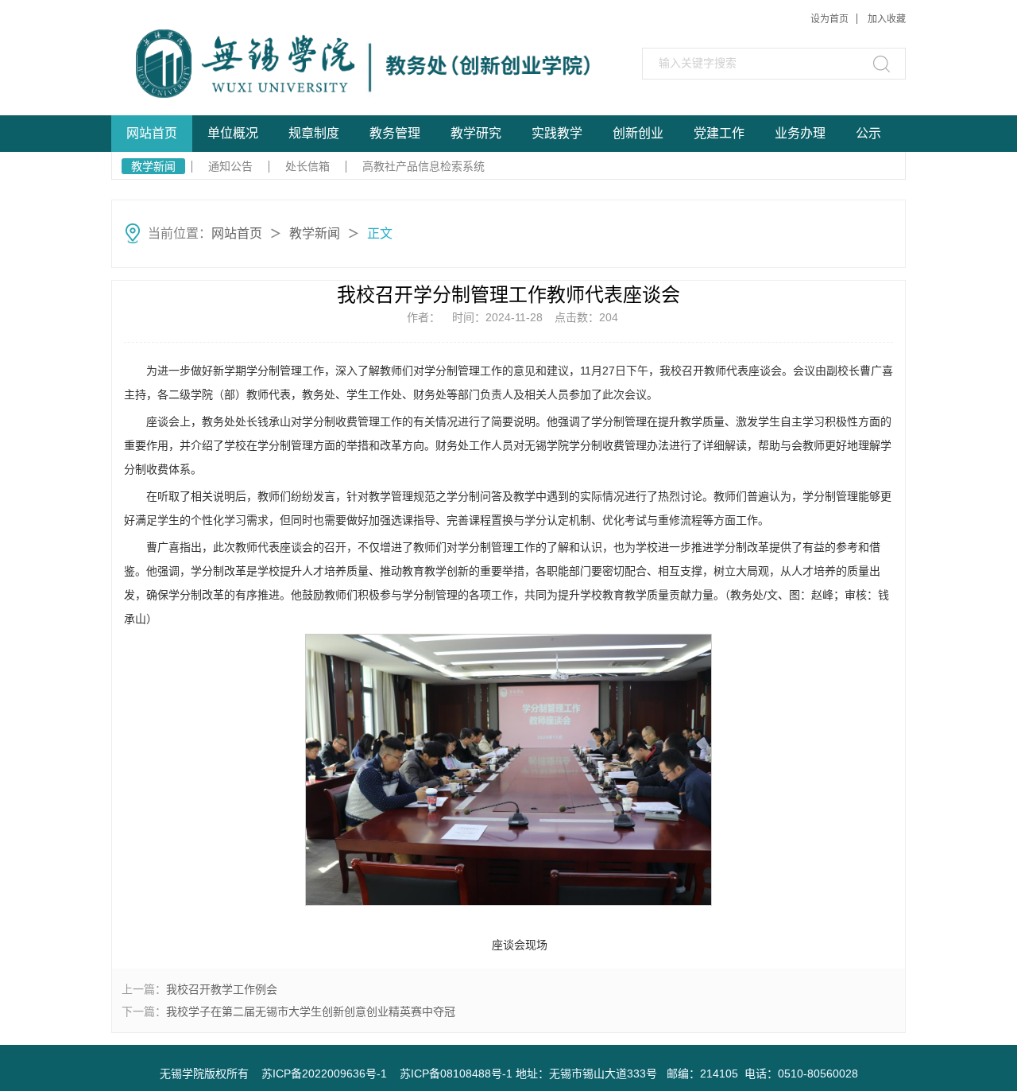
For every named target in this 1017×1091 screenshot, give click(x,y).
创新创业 (638, 133)
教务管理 (394, 133)
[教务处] (280, 63)
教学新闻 (153, 166)
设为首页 (829, 19)
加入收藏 (887, 19)
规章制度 (313, 133)
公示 (868, 133)
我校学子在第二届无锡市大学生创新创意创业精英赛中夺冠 (310, 1011)
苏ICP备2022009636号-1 (324, 1073)
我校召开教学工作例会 (221, 989)
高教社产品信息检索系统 (423, 166)
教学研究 (475, 133)
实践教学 (557, 133)
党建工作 (719, 133)
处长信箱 (307, 166)
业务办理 (800, 133)
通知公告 (230, 166)
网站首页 (151, 133)
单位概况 (232, 133)
